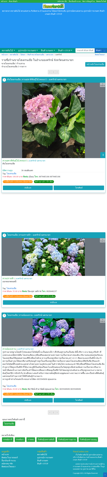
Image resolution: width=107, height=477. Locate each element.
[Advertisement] (53, 32)
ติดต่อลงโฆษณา (9, 466)
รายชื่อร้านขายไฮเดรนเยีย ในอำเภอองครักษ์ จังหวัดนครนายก (38, 60)
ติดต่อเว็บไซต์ (101, 1)
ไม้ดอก (22, 54)
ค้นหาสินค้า (13, 1)
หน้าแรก (4, 1)
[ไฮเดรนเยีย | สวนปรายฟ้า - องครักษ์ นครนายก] (53, 257)
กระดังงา (20, 439)
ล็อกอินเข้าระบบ (75, 1)
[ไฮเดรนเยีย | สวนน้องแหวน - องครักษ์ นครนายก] (53, 332)
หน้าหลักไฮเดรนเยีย (95, 64)
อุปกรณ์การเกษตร (27, 50)
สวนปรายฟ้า (8, 278)
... (104, 50)
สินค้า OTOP (64, 50)
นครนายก (49, 54)
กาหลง (31, 439)
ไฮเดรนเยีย (11, 173)
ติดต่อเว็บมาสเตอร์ (10, 457)
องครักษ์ (32, 161)
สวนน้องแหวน (9, 349)
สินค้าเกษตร (47, 50)
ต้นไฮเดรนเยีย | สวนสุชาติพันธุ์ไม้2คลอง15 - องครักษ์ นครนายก (36, 79)
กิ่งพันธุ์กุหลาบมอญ (88, 439)
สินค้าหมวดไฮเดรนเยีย (35, 54)
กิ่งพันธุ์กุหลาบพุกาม (67, 439)
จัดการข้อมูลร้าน (88, 1)
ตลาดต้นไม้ (7, 50)
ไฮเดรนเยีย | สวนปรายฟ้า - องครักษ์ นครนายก (28, 235)
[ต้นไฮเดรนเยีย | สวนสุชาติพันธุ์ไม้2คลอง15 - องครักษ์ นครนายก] (53, 120)
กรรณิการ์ (7, 439)
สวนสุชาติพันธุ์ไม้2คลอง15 (15, 160)
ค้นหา (98, 50)
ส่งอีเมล (27, 188)
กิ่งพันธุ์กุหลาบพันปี (46, 439)
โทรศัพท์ (79, 188)
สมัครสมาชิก (62, 1)
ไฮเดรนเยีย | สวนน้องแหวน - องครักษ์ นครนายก (29, 315)
